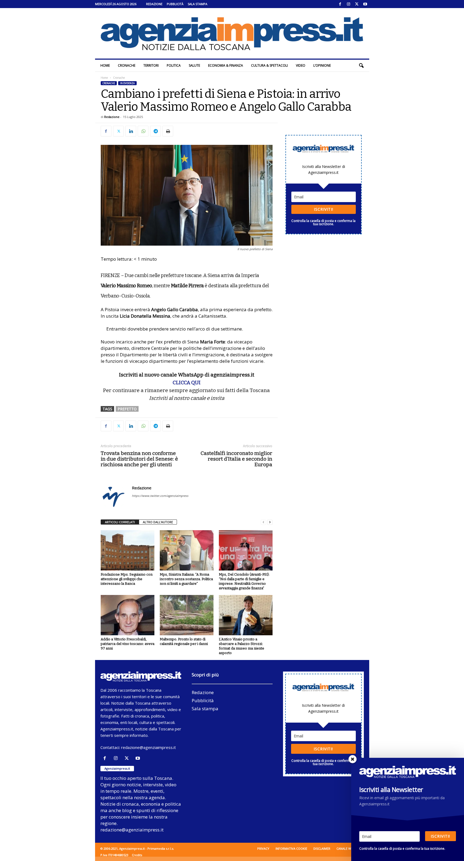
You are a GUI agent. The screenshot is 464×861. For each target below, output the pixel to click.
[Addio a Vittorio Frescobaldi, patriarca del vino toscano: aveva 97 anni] (127, 615)
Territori (151, 65)
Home (105, 65)
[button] (361, 65)
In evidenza (127, 83)
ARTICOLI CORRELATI (120, 522)
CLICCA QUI (187, 382)
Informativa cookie (291, 848)
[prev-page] (263, 522)
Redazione (154, 4)
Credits (137, 855)
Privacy (263, 848)
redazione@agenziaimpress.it (148, 747)
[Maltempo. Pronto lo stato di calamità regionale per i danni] (186, 615)
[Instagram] (348, 4)
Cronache (126, 65)
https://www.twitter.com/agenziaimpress (160, 496)
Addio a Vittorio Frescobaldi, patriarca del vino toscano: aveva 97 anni (127, 643)
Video (300, 65)
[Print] (167, 131)
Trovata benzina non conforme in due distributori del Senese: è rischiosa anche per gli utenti (139, 458)
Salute (194, 65)
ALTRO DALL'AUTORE (158, 522)
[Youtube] (365, 4)
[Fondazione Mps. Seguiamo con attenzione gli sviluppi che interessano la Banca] (127, 550)
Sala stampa (197, 4)
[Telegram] (155, 131)
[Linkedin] (130, 131)
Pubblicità (175, 4)
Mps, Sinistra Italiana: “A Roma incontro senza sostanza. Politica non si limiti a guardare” (186, 579)
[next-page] (270, 522)
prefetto (127, 408)
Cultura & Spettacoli (269, 65)
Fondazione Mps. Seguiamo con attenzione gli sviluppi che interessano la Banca (127, 579)
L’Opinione (322, 65)
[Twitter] (357, 4)
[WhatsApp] (143, 131)
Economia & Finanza (225, 65)
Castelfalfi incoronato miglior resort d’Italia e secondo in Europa (236, 458)
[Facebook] (340, 4)
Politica (174, 65)
